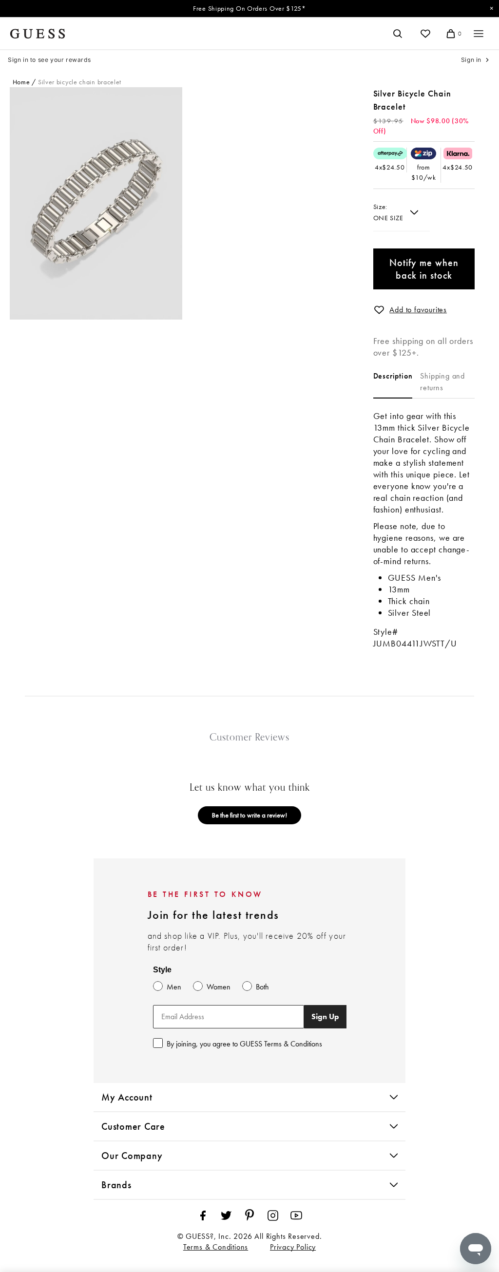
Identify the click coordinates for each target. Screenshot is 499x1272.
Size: (380, 206)
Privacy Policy (293, 1247)
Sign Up (325, 1016)
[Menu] (478, 33)
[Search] (397, 33)
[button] (379, 310)
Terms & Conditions (215, 1247)
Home (21, 81)
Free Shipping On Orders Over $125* (249, 8)
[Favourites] (425, 33)
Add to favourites (418, 309)
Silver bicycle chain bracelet (79, 81)
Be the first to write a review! (249, 815)
